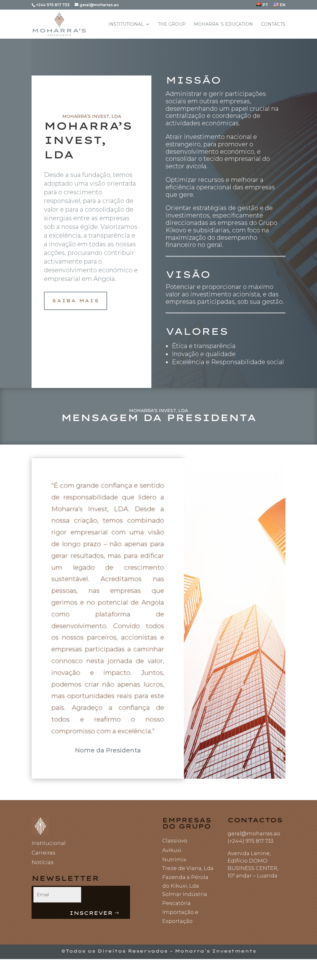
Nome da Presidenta (108, 750)
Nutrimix (174, 859)
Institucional (49, 843)
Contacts (273, 24)
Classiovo (174, 840)
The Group (172, 24)
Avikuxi (171, 850)
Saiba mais (75, 300)
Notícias (43, 862)
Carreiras (43, 853)
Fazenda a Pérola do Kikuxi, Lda (185, 881)
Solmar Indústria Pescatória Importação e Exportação (184, 907)
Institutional (126, 24)
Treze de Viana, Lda (188, 868)
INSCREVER (91, 913)
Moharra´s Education (223, 24)
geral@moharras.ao (254, 833)
